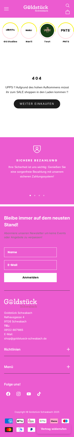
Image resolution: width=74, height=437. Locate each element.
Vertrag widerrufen (54, 428)
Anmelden (30, 277)
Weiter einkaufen (37, 103)
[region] (37, 167)
